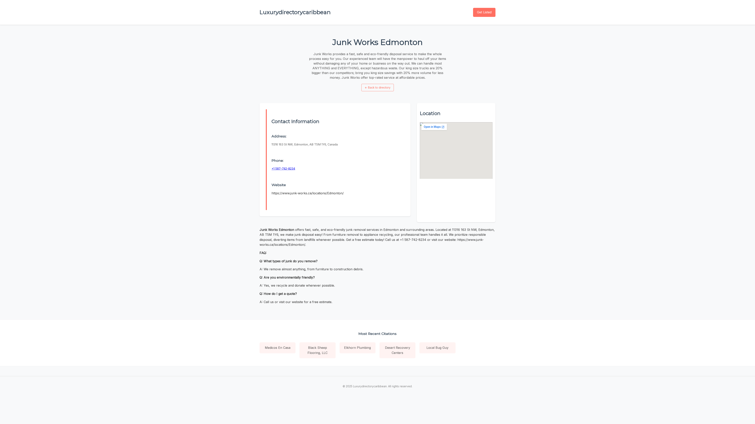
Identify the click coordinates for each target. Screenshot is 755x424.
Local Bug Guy (437, 348)
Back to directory (377, 87)
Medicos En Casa (277, 348)
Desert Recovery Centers (397, 350)
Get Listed (484, 12)
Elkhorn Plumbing (357, 348)
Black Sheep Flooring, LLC (318, 350)
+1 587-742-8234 (283, 168)
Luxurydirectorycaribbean (295, 12)
